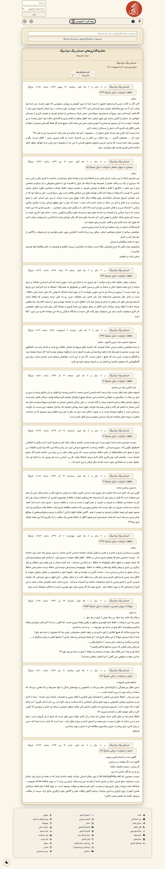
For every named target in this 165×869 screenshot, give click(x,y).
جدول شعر (137, 823)
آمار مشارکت (43, 835)
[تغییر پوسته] (6, 862)
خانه (140, 815)
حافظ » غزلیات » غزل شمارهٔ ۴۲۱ (117, 276)
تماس (46, 847)
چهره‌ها (45, 823)
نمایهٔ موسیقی (136, 831)
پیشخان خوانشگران (82, 843)
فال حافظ (138, 827)
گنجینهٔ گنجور (85, 831)
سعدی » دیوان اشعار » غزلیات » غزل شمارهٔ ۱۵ (109, 167)
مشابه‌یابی (137, 839)
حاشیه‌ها (138, 835)
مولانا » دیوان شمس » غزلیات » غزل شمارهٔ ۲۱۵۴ (108, 606)
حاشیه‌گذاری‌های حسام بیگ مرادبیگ (82, 51)
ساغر (88, 823)
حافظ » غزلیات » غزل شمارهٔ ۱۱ (118, 381)
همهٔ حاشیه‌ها (83, 56)
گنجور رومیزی (85, 819)
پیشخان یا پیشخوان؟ (82, 847)
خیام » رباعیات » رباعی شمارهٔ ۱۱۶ (116, 676)
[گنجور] (134, 9)
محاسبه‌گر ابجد (84, 835)
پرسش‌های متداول (41, 819)
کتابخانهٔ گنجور (84, 827)
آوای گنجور (86, 839)
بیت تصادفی (136, 819)
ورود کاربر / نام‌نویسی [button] (84, 21)
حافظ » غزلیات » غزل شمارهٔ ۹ (118, 436)
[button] (139, 21)
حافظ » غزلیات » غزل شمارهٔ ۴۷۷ (116, 336)
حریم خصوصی (42, 851)
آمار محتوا (44, 831)
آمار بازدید (45, 839)
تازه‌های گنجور (136, 843)
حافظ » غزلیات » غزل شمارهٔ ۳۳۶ (116, 542)
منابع (46, 843)
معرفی (46, 815)
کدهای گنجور (85, 815)
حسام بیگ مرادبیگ (119, 87)
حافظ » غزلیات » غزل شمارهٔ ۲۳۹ (116, 93)
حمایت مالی (44, 827)
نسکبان (87, 851)
